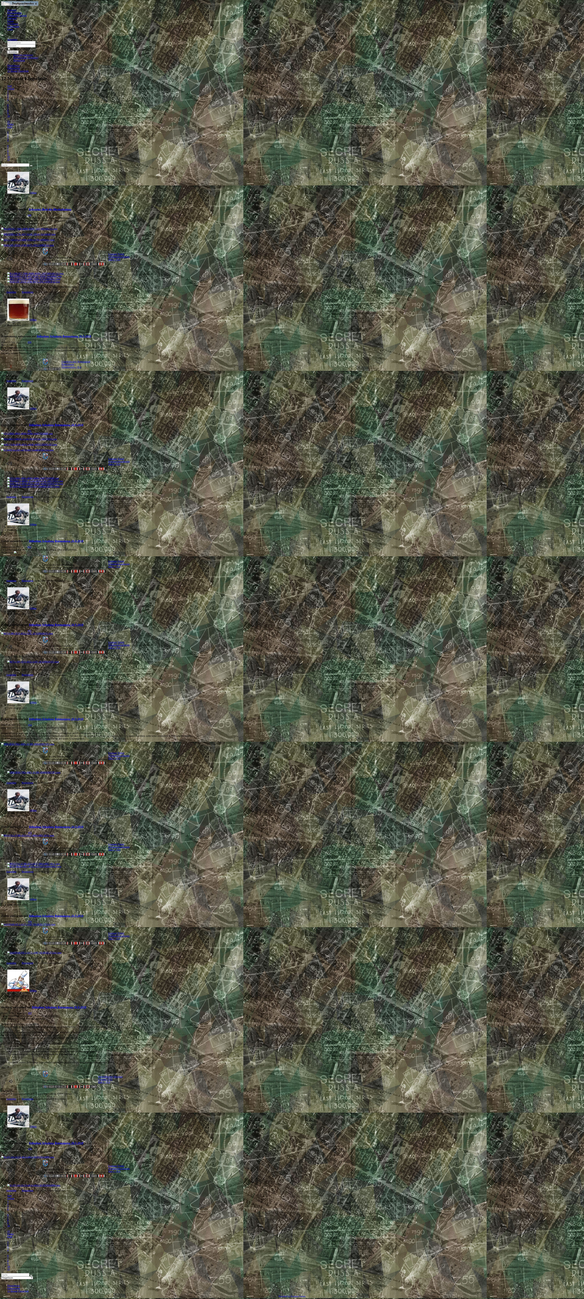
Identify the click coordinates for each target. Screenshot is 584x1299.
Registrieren (19, 60)
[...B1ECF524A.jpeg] (28, 924)
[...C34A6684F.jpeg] (28, 234)
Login (10, 29)
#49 (29, 215)
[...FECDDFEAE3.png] (29, 444)
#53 (29, 630)
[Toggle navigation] (2, 35)
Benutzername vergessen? (25, 57)
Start (9, 86)
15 (8, 121)
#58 (30, 1149)
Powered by (284, 1296)
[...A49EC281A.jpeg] (27, 835)
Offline (33, 193)
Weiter (10, 124)
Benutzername (43, 42)
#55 (30, 832)
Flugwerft (12, 18)
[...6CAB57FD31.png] (29, 439)
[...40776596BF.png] (27, 433)
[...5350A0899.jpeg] (27, 1157)
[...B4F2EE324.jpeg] (27, 450)
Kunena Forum (298, 1296)
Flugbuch (11, 10)
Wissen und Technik (17, 15)
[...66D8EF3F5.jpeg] (27, 744)
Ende (9, 127)
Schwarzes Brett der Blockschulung (50, 209)
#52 (29, 547)
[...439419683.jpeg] (34, 866)
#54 (30, 725)
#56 (30, 921)
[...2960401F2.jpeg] (27, 633)
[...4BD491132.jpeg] (29, 229)
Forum (10, 21)
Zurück (10, 88)
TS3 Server (12, 23)
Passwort (40, 45)
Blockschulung (14, 13)
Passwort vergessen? (23, 55)
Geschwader (13, 26)
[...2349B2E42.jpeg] (27, 245)
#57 (30, 1013)
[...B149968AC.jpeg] (27, 239)
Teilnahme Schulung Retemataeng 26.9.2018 (63, 336)
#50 (29, 342)
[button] (12, 39)
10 (8, 116)
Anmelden (13, 52)
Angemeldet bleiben (20, 49)
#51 (29, 431)
